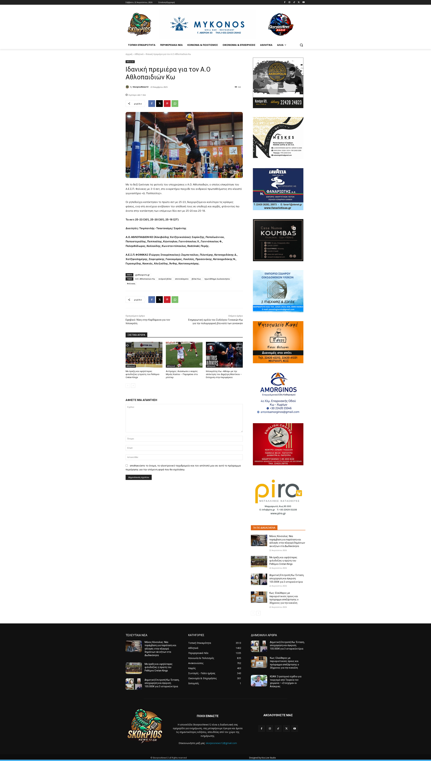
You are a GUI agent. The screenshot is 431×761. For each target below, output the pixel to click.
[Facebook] (285, 2)
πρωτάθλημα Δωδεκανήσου (217, 279)
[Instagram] (289, 2)
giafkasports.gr (142, 274)
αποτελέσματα (181, 279)
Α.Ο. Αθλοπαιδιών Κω (145, 279)
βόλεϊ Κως (196, 279)
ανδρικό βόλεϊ (165, 279)
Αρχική (129, 54)
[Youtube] (303, 2)
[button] (301, 45)
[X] (299, 2)
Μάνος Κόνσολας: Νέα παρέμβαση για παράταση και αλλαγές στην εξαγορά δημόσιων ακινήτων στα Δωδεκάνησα (160, 649)
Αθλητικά (139, 54)
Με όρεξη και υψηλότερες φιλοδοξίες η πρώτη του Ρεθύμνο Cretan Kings (142, 374)
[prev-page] (128, 385)
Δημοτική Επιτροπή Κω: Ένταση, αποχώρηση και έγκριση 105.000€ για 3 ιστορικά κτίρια (286, 578)
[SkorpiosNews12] (128, 87)
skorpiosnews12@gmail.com (221, 743)
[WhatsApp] (175, 103)
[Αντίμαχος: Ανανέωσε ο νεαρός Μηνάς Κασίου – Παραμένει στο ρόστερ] (184, 355)
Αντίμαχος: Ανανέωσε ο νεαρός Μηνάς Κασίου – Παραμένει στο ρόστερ (182, 374)
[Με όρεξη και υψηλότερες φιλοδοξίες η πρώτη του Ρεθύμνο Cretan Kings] (144, 355)
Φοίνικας (131, 283)
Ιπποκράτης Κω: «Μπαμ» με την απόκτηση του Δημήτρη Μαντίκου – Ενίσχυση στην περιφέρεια (224, 374)
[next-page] (133, 385)
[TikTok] (294, 2)
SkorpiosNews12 (140, 87)
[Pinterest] (167, 103)
